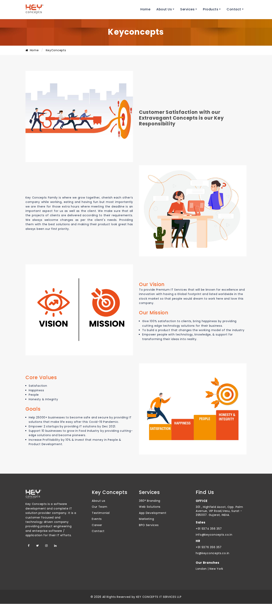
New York (216, 569)
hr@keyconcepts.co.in (212, 553)
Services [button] (187, 9)
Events (97, 519)
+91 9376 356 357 (209, 547)
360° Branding (149, 501)
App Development (152, 513)
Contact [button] (234, 9)
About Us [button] (164, 9)
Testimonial (101, 513)
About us (98, 501)
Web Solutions (149, 507)
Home (145, 9)
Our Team (99, 507)
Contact (98, 531)
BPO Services (149, 525)
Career (97, 525)
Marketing (146, 519)
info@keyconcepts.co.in (214, 535)
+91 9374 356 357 (209, 529)
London (201, 569)
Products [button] (210, 9)
